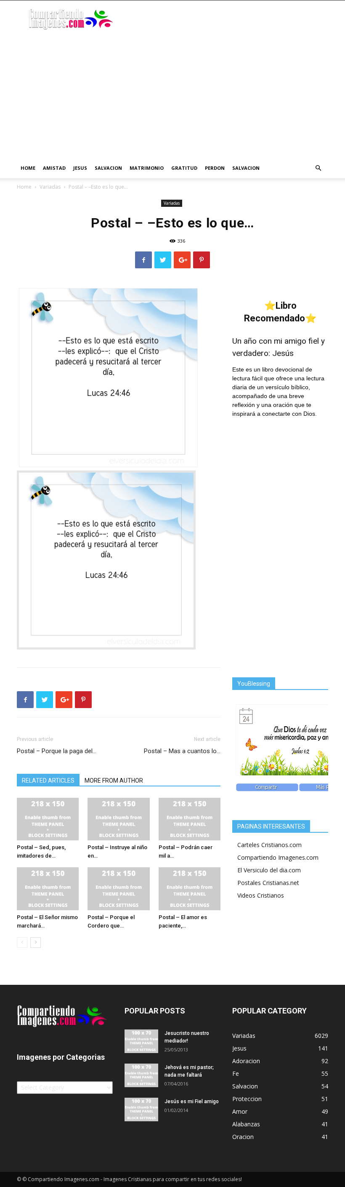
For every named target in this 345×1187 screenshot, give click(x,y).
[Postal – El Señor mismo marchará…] (48, 888)
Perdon (215, 168)
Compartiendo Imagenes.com (277, 857)
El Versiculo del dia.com (269, 870)
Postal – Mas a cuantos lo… (182, 751)
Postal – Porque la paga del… (56, 751)
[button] (318, 168)
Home (28, 168)
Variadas (50, 186)
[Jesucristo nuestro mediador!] (141, 1041)
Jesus (80, 168)
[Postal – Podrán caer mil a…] (189, 819)
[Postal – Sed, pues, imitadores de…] (48, 819)
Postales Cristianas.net (268, 883)
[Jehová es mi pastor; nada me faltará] (141, 1075)
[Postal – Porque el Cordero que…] (118, 888)
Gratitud (184, 168)
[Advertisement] (172, 95)
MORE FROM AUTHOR (114, 780)
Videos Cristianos (260, 895)
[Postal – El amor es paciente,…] (189, 888)
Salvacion (108, 168)
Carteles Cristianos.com (269, 845)
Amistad (54, 168)
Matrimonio (147, 168)
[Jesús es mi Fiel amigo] (141, 1109)
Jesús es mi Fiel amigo (192, 1101)
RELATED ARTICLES (48, 780)
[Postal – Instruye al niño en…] (118, 819)
